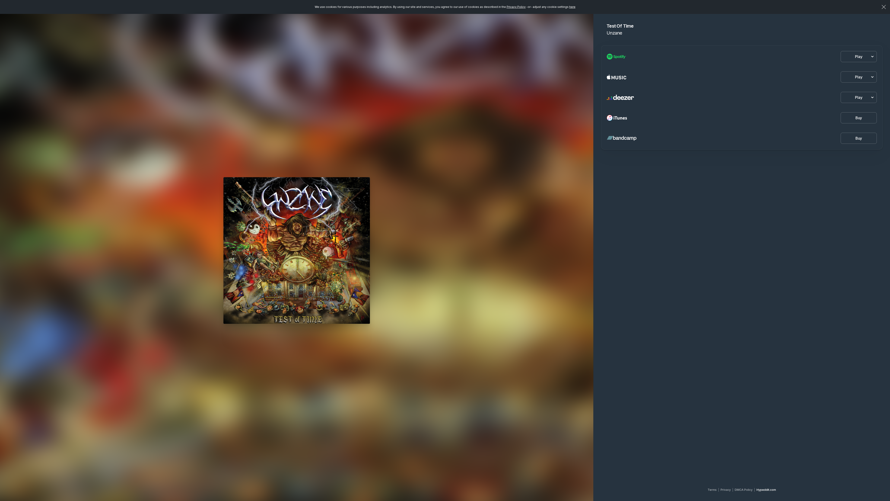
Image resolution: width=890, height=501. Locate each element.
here (572, 7)
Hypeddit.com (766, 489)
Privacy (726, 489)
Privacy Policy (516, 7)
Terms (712, 489)
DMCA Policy (744, 489)
